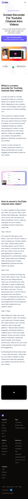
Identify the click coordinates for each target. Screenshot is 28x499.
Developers (18, 446)
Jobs (3, 469)
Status (3, 477)
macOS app (18, 422)
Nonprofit (4, 451)
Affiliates (4, 472)
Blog (16, 451)
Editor (3, 425)
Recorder (4, 422)
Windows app (19, 425)
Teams (4, 443)
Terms (3, 486)
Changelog (18, 448)
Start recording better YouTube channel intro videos (14, 38)
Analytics (4, 430)
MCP (3, 433)
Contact (4, 475)
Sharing (4, 428)
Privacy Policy (10, 486)
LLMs (20, 486)
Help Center (18, 443)
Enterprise (4, 446)
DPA (16, 486)
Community (18, 454)
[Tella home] (5, 2)
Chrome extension (20, 428)
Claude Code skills (20, 457)
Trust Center (5, 490)
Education (4, 448)
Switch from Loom (20, 459)
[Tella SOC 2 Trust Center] (11, 490)
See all (4, 436)
